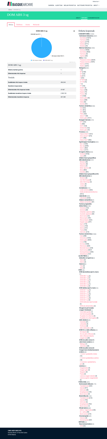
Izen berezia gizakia (85, 314)
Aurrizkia (82, 104)
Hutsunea (83, 208)
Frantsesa (83, 40)
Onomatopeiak (84, 420)
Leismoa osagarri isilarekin (87, 376)
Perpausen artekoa (85, 60)
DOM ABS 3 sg (84, 284)
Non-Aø (82, 146)
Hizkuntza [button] (95, 1)
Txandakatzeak (84, 386)
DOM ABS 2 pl (84, 282)
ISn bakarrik (83, 332)
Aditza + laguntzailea (86, 410)
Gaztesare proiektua (84, 5)
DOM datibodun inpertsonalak (88, 302)
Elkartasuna (83, 246)
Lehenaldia (83, 324)
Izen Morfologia (84, 180)
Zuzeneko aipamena (86, 214)
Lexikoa (82, 186)
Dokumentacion (93, 18)
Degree (82, 92)
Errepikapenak (84, 392)
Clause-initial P (84, 134)
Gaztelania (83, 38)
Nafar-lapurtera (84, 168)
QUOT (82, 126)
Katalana (82, 46)
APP (81, 122)
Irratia (28, 25)
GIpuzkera (83, 164)
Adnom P (82, 116)
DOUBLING (83, 128)
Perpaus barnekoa (85, 62)
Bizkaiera (82, 162)
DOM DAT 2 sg (84, 294)
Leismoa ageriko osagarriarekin (89, 378)
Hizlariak (36, 25)
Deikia (81, 102)
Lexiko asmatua (84, 190)
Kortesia (82, 244)
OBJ (81, 110)
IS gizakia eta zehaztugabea (88, 318)
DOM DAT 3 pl (84, 300)
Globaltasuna (84, 254)
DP (81, 74)
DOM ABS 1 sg (84, 276)
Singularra (83, 372)
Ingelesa (82, 42)
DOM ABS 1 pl (84, 278)
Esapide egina (84, 222)
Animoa (82, 228)
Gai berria (82, 210)
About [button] (96, 5)
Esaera (82, 100)
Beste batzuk (84, 394)
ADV (81, 112)
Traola (82, 230)
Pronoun (82, 94)
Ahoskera (82, 178)
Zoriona (82, 226)
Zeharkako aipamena (86, 212)
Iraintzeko (83, 232)
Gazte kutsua (84, 250)
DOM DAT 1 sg (84, 290)
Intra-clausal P (84, 136)
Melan (11, 25)
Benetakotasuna (85, 248)
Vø (81, 124)
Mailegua (82, 344)
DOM (81, 426)
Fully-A (82, 150)
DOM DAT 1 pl (84, 292)
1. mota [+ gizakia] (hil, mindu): (88, 354)
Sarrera (51, 5)
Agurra (82, 224)
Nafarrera (82, 166)
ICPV (81, 138)
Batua (81, 170)
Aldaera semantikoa (85, 202)
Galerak (82, 388)
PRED (81, 114)
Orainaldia (83, 322)
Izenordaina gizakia (85, 312)
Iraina (81, 236)
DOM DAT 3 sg (84, 298)
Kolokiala (82, 154)
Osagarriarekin (84, 368)
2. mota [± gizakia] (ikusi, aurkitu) (89, 358)
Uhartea (82, 64)
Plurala (82, 374)
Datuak (84, 18)
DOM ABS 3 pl (84, 286)
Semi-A (82, 148)
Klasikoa (82, 66)
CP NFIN (82, 80)
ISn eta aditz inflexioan (86, 334)
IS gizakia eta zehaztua (86, 316)
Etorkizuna (83, 326)
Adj (81, 76)
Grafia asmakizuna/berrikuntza (88, 192)
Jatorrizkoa (83, 346)
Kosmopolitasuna (85, 252)
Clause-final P (84, 140)
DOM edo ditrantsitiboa (87, 306)
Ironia (81, 242)
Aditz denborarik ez (85, 328)
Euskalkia (82, 172)
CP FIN (82, 82)
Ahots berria (83, 216)
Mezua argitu (84, 218)
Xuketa (82, 262)
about (78, 18)
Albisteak (58, 5)
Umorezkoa (83, 238)
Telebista (19, 25)
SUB (81, 108)
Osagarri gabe (84, 370)
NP (81, 72)
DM (81, 96)
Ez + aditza (83, 412)
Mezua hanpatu (84, 220)
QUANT (82, 88)
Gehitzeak (83, 390)
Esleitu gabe (83, 98)
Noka (81, 268)
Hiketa (82, 260)
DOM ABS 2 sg (84, 280)
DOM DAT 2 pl (84, 296)
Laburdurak (83, 198)
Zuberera (82, 418)
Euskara (82, 44)
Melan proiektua (70, 5)
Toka (81, 266)
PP (81, 86)
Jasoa (81, 156)
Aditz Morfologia (85, 182)
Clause (82, 90)
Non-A (82, 144)
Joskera (82, 184)
